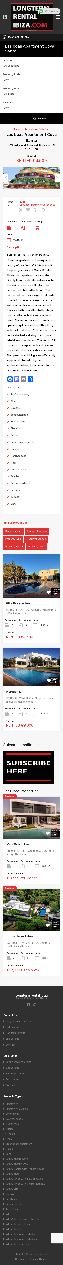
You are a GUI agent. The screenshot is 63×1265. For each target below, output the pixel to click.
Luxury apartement (17, 1158)
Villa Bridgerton (18, 603)
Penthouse (12, 1199)
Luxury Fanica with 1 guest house (25, 1168)
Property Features (37, 531)
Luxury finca (12, 1173)
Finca (9, 1138)
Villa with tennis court (18, 1244)
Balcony (15, 407)
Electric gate (18, 421)
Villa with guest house (18, 1224)
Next (57, 178)
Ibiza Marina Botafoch (37, 129)
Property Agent (36, 546)
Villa (8, 1214)
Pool (13, 462)
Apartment (12, 1103)
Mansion (10, 1194)
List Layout (12, 1027)
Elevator (15, 428)
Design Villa (12, 1123)
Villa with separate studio (20, 1234)
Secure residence (20, 483)
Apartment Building (17, 1108)
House (9, 1148)
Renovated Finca (15, 1204)
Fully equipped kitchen (23, 442)
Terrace (15, 496)
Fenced (15, 435)
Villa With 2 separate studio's (22, 1219)
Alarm (14, 401)
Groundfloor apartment (19, 1143)
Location (8, 60)
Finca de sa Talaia (20, 936)
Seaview (15, 476)
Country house (14, 1118)
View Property (31, 588)
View (13, 503)
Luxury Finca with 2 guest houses (25, 1183)
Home (16, 129)
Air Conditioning (20, 394)
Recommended (13, 531)
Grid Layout (12, 1039)
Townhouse (12, 1209)
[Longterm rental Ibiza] (32, 29)
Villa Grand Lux (18, 844)
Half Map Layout (15, 1033)
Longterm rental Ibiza (31, 995)
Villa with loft (13, 1229)
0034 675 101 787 (18, 37)
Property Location (36, 539)
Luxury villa (12, 1188)
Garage (15, 449)
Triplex (11, 1133)
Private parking (19, 469)
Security (15, 490)
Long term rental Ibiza (18, 1021)
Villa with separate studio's (21, 1239)
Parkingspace (18, 455)
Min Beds (8, 102)
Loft (8, 1153)
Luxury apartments (17, 1163)
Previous (5, 178)
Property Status (12, 74)
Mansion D (14, 692)
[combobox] (31, 67)
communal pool (19, 414)
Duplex (9, 1128)
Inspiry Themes (39, 1259)
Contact (10, 1045)
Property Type (11, 88)
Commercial (12, 1113)
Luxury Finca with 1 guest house (24, 1178)
